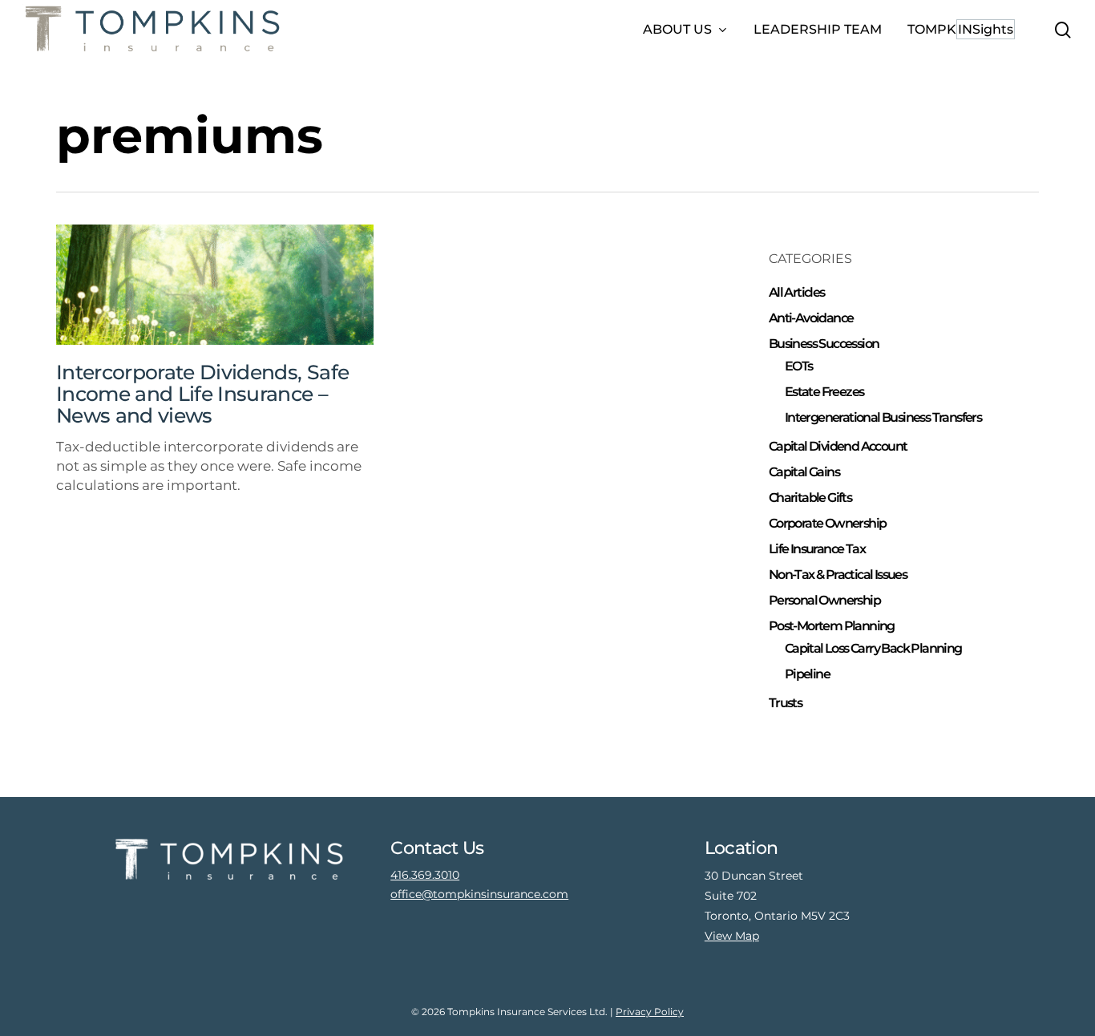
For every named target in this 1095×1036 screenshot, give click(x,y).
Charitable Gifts (810, 497)
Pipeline (807, 674)
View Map (732, 936)
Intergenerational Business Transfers (883, 417)
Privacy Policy (650, 1012)
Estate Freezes (824, 391)
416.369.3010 (424, 875)
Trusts (785, 702)
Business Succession (824, 343)
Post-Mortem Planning (832, 625)
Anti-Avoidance (811, 318)
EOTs (799, 366)
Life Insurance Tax (817, 548)
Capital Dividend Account (838, 446)
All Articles (797, 292)
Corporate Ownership (828, 523)
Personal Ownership (824, 600)
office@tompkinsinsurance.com (479, 894)
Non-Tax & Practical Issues (838, 574)
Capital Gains (804, 472)
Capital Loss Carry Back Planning (873, 648)
